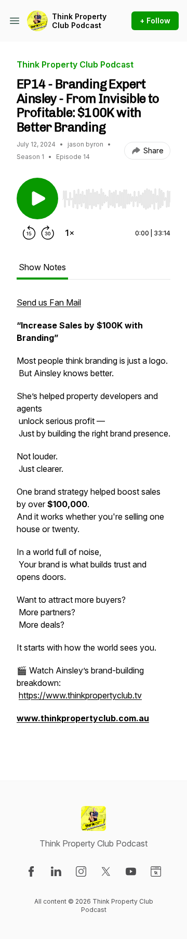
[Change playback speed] (69, 233)
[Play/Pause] (37, 198)
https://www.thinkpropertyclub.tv (80, 695)
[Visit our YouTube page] (131, 871)
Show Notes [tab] (42, 267)
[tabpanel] (93, 521)
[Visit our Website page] (156, 871)
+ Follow (155, 20)
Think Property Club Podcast (79, 21)
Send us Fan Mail (49, 302)
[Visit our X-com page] (106, 871)
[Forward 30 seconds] (48, 233)
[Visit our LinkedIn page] (56, 871)
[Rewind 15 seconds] (29, 233)
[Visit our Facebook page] (31, 871)
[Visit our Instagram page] (81, 871)
